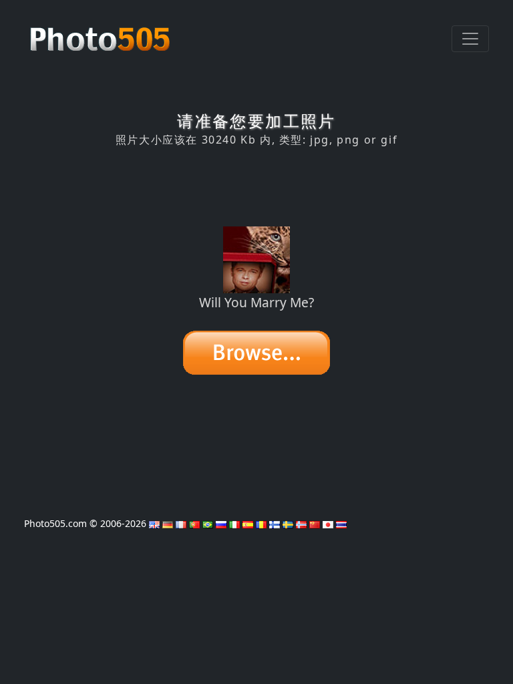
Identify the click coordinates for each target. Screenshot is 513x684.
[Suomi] (274, 523)
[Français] (181, 523)
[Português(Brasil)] (207, 523)
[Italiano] (234, 523)
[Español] (247, 523)
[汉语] (314, 523)
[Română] (261, 523)
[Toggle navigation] (470, 38)
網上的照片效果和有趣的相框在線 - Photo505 (101, 32)
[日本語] (328, 523)
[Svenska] (288, 523)
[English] (154, 523)
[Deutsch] (167, 523)
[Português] (194, 523)
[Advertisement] (256, 186)
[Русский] (221, 523)
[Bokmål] (301, 523)
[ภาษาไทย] (341, 523)
